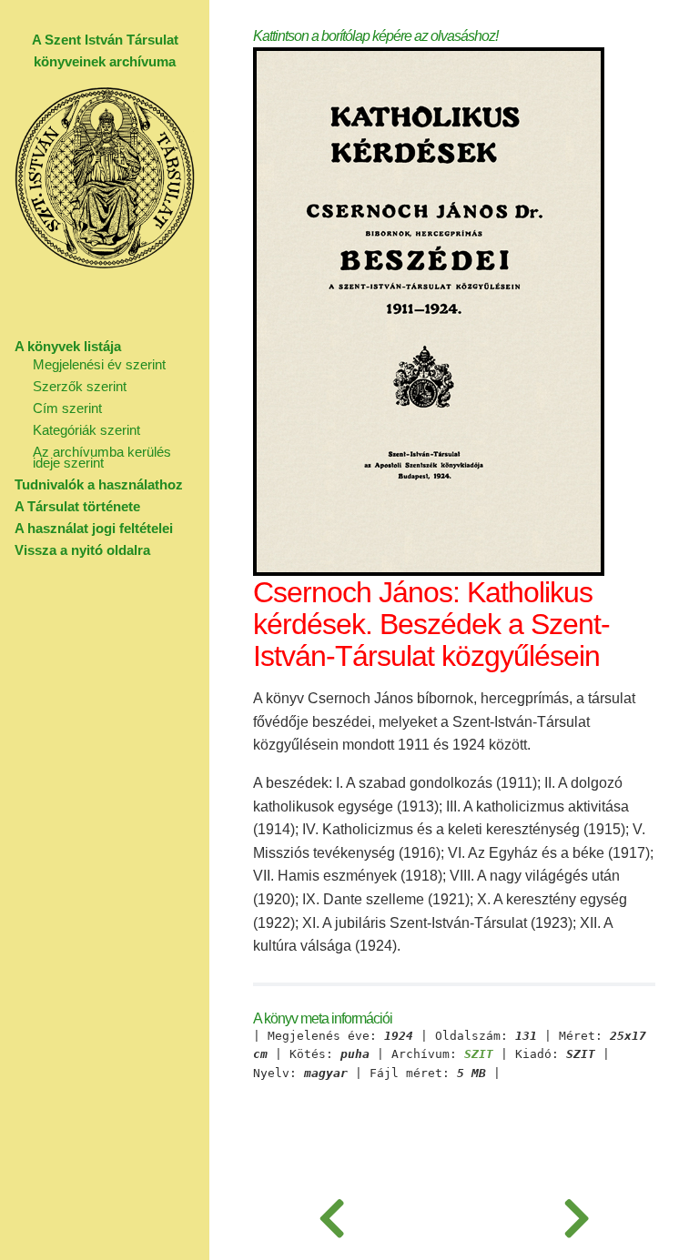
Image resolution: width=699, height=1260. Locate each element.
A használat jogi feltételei (94, 528)
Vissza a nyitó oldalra (82, 550)
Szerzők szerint (80, 386)
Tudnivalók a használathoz (99, 484)
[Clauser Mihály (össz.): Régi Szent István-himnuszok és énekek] (331, 1214)
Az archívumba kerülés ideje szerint (102, 457)
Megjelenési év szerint (99, 364)
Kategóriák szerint (86, 430)
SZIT (478, 1054)
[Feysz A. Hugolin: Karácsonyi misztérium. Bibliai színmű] (576, 1214)
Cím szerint (67, 408)
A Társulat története (77, 506)
